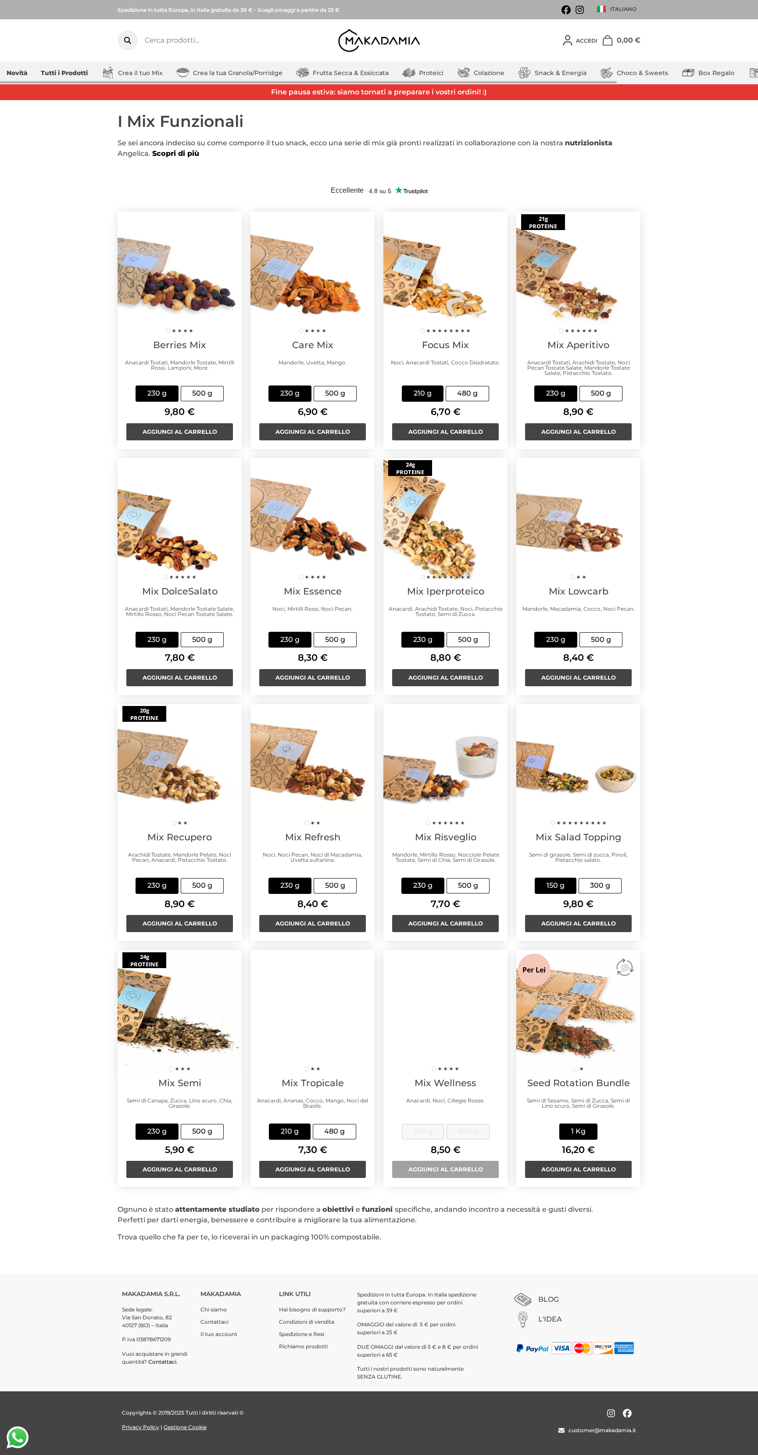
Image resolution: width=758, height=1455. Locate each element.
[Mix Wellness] (445, 1012)
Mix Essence (313, 591)
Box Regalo (716, 73)
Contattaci (162, 1361)
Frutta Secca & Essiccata (351, 73)
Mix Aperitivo (578, 344)
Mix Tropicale (313, 1082)
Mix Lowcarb (578, 591)
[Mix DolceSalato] (180, 520)
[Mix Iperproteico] (445, 520)
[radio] (157, 393)
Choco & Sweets (642, 73)
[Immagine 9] (468, 330)
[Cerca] (128, 40)
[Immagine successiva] (230, 274)
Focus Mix (445, 344)
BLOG (548, 1299)
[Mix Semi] (180, 1012)
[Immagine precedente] (128, 274)
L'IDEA (550, 1319)
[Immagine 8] (462, 330)
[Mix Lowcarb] (578, 520)
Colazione (489, 73)
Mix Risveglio (445, 837)
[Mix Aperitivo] (578, 274)
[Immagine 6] (451, 330)
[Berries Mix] (180, 274)
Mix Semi (179, 1082)
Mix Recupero (179, 837)
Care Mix (312, 344)
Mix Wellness (445, 1082)
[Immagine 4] (185, 330)
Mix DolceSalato (180, 591)
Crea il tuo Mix (140, 73)
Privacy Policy (140, 1427)
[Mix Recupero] (180, 766)
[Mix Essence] (312, 520)
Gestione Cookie (185, 1427)
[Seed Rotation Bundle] (578, 1012)
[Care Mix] (312, 274)
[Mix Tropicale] (312, 1012)
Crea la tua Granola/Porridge (237, 73)
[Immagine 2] (173, 330)
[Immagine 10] (604, 823)
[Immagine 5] (191, 330)
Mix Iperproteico (445, 591)
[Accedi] (567, 40)
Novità (17, 73)
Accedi (586, 40)
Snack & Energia (560, 73)
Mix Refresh (312, 837)
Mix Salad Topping (578, 837)
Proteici (431, 73)
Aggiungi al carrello (180, 431)
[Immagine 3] (179, 330)
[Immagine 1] (168, 331)
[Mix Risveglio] (445, 766)
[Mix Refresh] (312, 766)
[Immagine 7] (456, 330)
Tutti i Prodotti (64, 73)
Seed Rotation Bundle (578, 1082)
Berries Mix (179, 344)
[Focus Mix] (445, 274)
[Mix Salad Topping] (578, 766)
